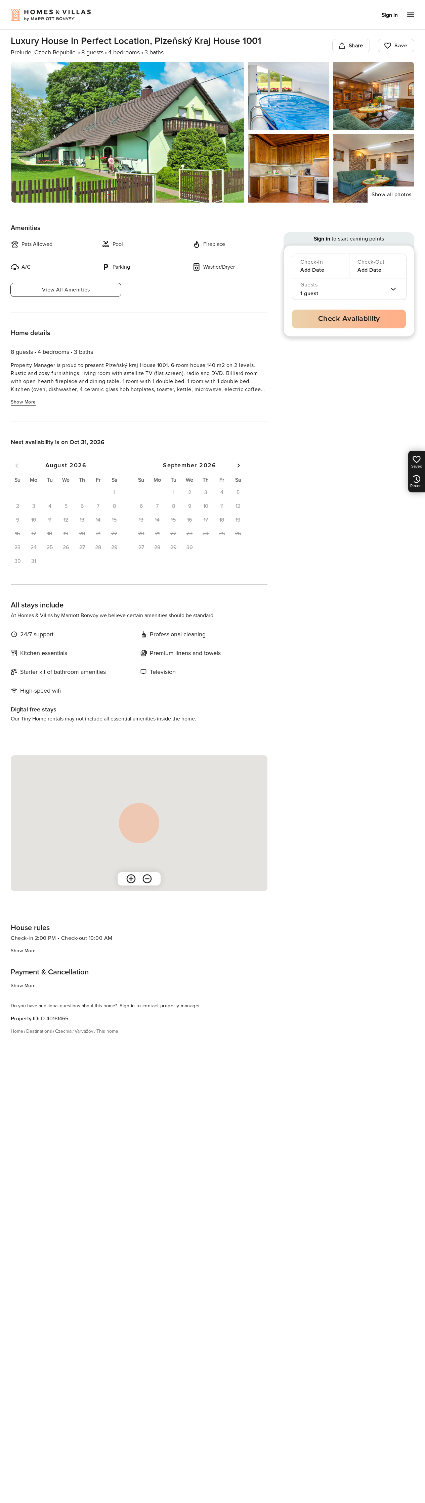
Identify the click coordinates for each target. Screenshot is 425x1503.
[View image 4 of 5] (288, 168)
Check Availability (349, 318)
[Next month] (238, 465)
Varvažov (84, 1031)
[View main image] (127, 132)
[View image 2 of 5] (288, 96)
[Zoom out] (147, 878)
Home (17, 1031)
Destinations (39, 1031)
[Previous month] (17, 465)
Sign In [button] (390, 15)
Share (356, 45)
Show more (23, 402)
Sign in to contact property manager (160, 1006)
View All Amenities (66, 289)
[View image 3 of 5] (373, 96)
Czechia (63, 1031)
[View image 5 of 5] (373, 168)
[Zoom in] (131, 878)
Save (400, 45)
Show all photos (392, 194)
